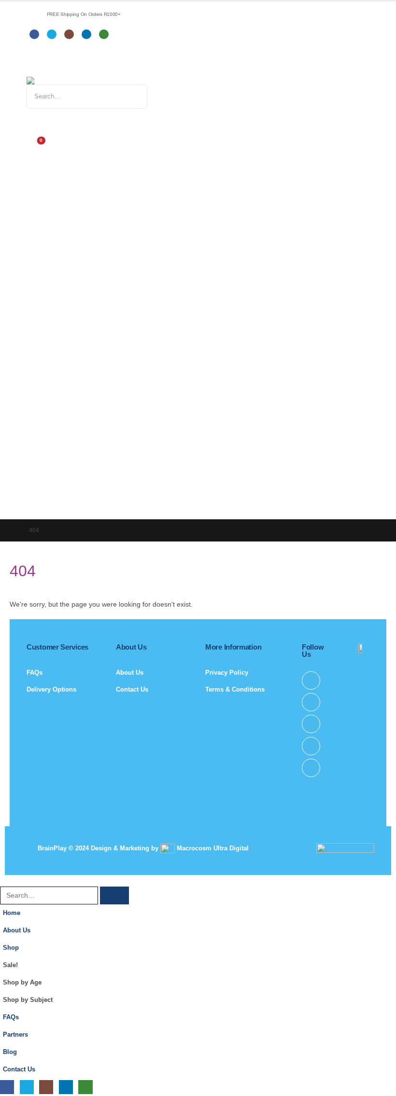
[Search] (129, 96)
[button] (6, 880)
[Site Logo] (80, 80)
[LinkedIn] (86, 34)
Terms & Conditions (235, 689)
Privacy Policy (226, 672)
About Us (129, 672)
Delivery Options (51, 689)
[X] (52, 34)
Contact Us (132, 689)
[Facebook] (34, 34)
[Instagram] (69, 34)
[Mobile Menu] (34, 64)
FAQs (34, 672)
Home (11, 913)
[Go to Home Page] (12, 530)
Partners (15, 1034)
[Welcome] (198, 124)
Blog (10, 1052)
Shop (11, 947)
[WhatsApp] (104, 34)
